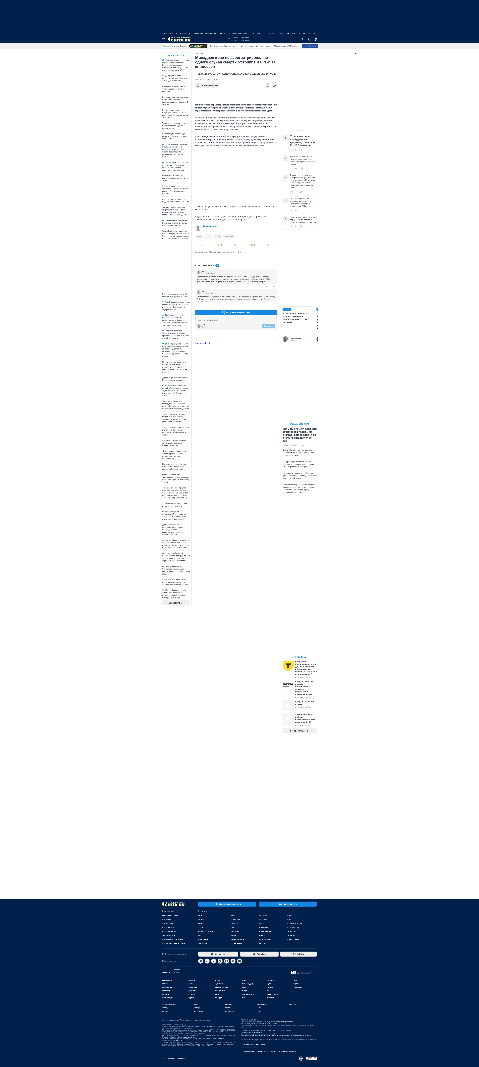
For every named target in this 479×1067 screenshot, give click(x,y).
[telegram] (200, 961)
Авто (200, 915)
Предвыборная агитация (173, 939)
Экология (291, 931)
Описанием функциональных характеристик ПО (258, 1034)
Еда (199, 935)
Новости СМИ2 (202, 343)
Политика (263, 927)
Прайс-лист (167, 919)
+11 (267, 286)
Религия (262, 943)
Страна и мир (293, 927)
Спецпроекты (293, 939)
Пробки (315, 33)
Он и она (263, 919)
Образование (236, 943)
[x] (233, 961)
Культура (235, 923)
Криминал (235, 919)
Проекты (306, 33)
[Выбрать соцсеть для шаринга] (274, 85)
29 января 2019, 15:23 (203, 79)
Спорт (290, 919)
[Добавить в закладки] (267, 85)
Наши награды (168, 927)
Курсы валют (269, 33)
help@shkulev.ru (178, 1040)
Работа (262, 935)
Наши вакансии (169, 931)
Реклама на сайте (170, 915)
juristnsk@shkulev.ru (219, 1039)
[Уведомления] (309, 39)
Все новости (168, 33)
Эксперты (295, 33)
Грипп (208, 236)
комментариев (209, 86)
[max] (226, 961)
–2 (274, 286)
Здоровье (202, 943)
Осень (262, 923)
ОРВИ (217, 236)
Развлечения (265, 939)
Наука (233, 935)
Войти (204, 327)
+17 (267, 306)
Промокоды (197, 33)
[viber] (220, 961)
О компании (167, 923)
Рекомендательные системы (251, 1048)
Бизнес (201, 919)
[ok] (213, 961)
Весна (200, 923)
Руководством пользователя (251, 1032)
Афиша (246, 33)
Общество (263, 915)
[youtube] (239, 961)
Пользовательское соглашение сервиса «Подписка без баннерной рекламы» (268, 1051)
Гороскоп (256, 33)
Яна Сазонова (210, 226)
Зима (233, 915)
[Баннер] (198, 46)
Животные (203, 939)
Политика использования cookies (253, 1044)
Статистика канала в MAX (173, 943)
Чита (199, 236)
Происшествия (265, 931)
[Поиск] (303, 39)
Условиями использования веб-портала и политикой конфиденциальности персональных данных (276, 1036)
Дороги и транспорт (207, 931)
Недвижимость (183, 33)
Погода (221, 33)
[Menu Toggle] (164, 39)
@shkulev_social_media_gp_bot (266, 1023)
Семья (290, 915)
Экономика (292, 935)
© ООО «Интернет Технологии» (173, 1059)
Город (200, 927)
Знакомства (210, 33)
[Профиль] (315, 39)
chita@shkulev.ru (190, 1037)
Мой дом (235, 931)
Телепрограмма (234, 33)
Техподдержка (168, 935)
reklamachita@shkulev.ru (284, 1022)
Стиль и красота (294, 923)
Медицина (229, 236)
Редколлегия (283, 33)
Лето (233, 927)
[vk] (207, 961)
